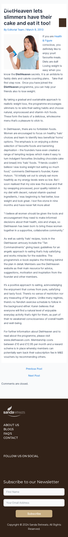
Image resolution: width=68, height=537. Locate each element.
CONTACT (10, 438)
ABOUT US (11, 425)
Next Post (34, 375)
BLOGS (8, 429)
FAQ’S (7, 433)
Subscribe (34, 513)
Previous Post (34, 369)
